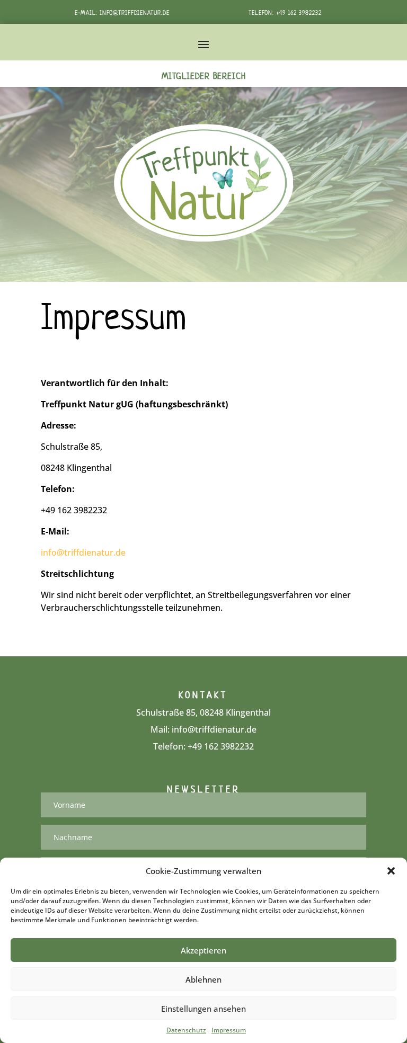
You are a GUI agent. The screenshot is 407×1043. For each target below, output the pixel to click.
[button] (391, 871)
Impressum (228, 1030)
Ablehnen (203, 979)
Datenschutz (186, 1030)
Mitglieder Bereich (204, 76)
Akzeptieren (203, 950)
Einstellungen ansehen (203, 1008)
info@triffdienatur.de (135, 12)
